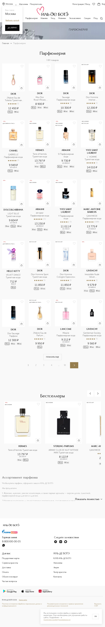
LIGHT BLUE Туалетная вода (13, 214)
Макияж (44, 18)
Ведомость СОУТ (97, 605)
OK (95, 616)
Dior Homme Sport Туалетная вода (40, 275)
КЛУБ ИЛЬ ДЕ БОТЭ (62, 558)
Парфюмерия (31, 18)
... (59, 365)
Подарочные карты (10, 558)
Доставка (6, 568)
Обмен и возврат (10, 577)
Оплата (5, 572)
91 (65, 365)
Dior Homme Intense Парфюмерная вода (92, 98)
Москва (9, 4)
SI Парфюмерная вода (66, 155)
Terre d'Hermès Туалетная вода (39, 155)
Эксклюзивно (75, 18)
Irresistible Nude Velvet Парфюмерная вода (91, 275)
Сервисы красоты (10, 563)
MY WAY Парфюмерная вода (39, 214)
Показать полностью (87, 499)
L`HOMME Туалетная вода (92, 158)
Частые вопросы (9, 581)
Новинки (62, 18)
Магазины (23, 4)
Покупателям (36, 4)
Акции (56, 568)
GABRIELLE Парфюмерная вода (13, 155)
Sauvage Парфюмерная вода (65, 98)
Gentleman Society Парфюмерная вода (92, 334)
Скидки (87, 18)
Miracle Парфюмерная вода (65, 334)
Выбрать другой (12, 20)
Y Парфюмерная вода (66, 217)
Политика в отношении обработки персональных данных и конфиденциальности (22, 605)
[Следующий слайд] (97, 393)
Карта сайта (23, 600)
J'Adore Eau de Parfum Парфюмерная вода (39, 334)
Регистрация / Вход (81, 4)
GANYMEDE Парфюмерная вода (92, 217)
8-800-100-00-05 (11, 541)
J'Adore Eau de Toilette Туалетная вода (13, 99)
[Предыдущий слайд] (90, 393)
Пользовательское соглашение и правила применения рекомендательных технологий (65, 605)
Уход (53, 18)
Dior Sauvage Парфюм (13, 334)
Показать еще (52, 357)
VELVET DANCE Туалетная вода (13, 276)
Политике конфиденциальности (57, 620)
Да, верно (12, 28)
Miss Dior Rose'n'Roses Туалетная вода (39, 98)
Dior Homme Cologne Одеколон (66, 275)
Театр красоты (60, 572)
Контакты (58, 577)
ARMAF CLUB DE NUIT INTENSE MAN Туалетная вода (64, 451)
